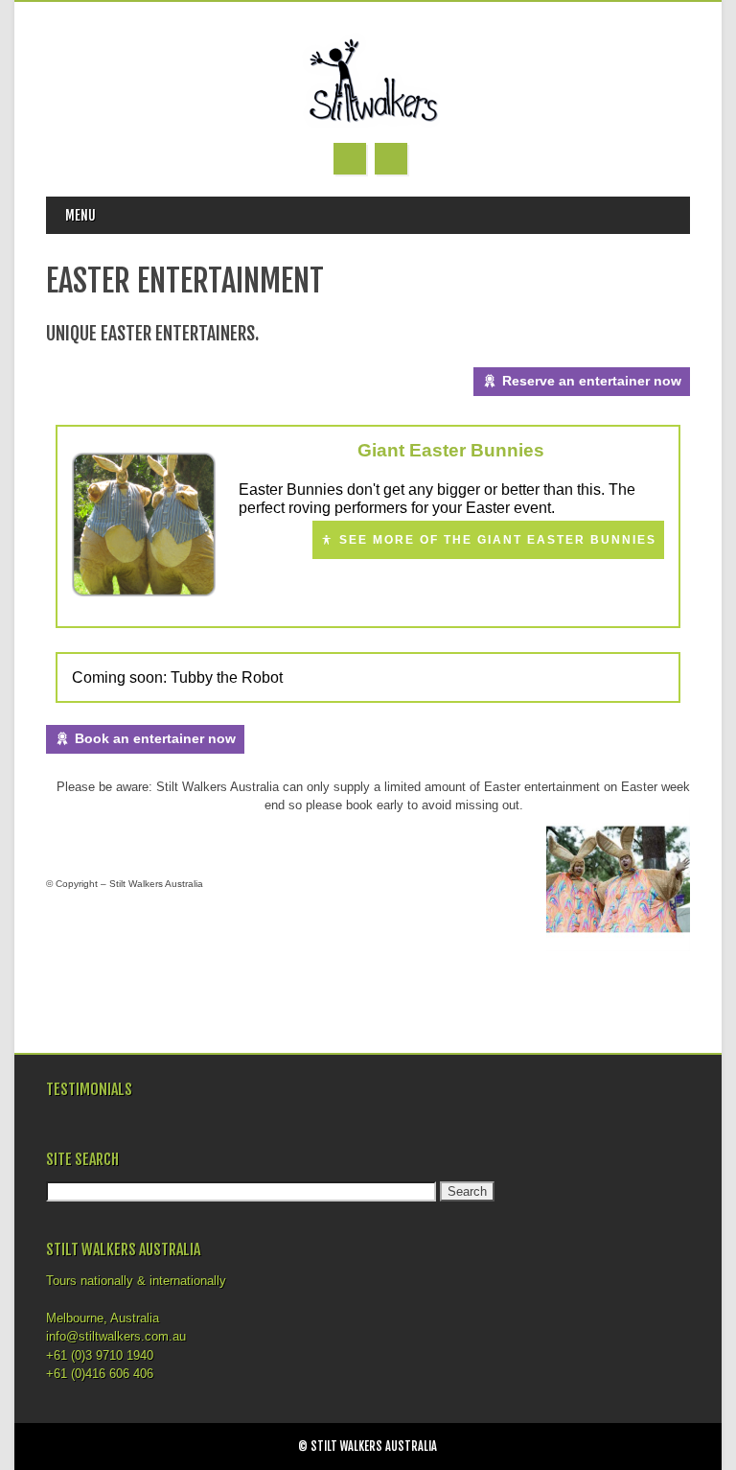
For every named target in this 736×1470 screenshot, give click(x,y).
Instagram (350, 159)
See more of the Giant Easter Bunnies (497, 540)
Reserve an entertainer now (591, 380)
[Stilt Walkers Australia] (367, 123)
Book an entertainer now (155, 738)
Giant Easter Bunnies (450, 450)
